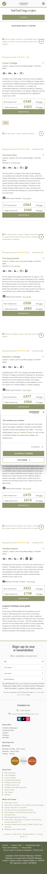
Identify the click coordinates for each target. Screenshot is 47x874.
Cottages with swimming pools (15, 787)
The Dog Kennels (10, 258)
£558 (27, 303)
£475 (27, 495)
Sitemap (7, 795)
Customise (35, 447)
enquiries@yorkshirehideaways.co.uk (25, 714)
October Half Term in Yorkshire (16, 807)
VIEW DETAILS (23, 112)
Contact (7, 834)
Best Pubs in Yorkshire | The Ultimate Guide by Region (24, 805)
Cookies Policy (26, 432)
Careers (5, 845)
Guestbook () (37, 149)
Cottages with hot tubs (13, 782)
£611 (27, 588)
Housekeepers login (32, 845)
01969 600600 (4, 4)
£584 (28, 402)
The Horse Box (9, 155)
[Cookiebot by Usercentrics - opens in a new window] (29, 412)
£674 (28, 500)
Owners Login (17, 845)
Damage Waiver (28, 834)
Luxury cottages (10, 778)
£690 (28, 210)
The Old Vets (15, 163)
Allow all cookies (23, 453)
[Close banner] (43, 412)
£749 (28, 593)
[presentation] (41, 41)
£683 (28, 308)
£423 (28, 107)
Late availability (10, 775)
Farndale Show (10, 815)
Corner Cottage (9, 63)
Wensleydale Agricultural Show (16, 817)
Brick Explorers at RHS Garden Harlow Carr (20, 812)
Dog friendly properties (13, 780)
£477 (27, 396)
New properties (10, 773)
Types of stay (9, 790)
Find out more (38, 850)
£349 (27, 101)
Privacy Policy (37, 692)
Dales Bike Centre (11, 803)
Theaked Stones (10, 548)
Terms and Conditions (10, 848)
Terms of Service (21, 694)
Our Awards (9, 792)
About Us (16, 834)
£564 (27, 205)
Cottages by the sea (12, 785)
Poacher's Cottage (11, 357)
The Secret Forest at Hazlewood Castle (19, 810)
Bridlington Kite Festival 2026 (15, 829)
